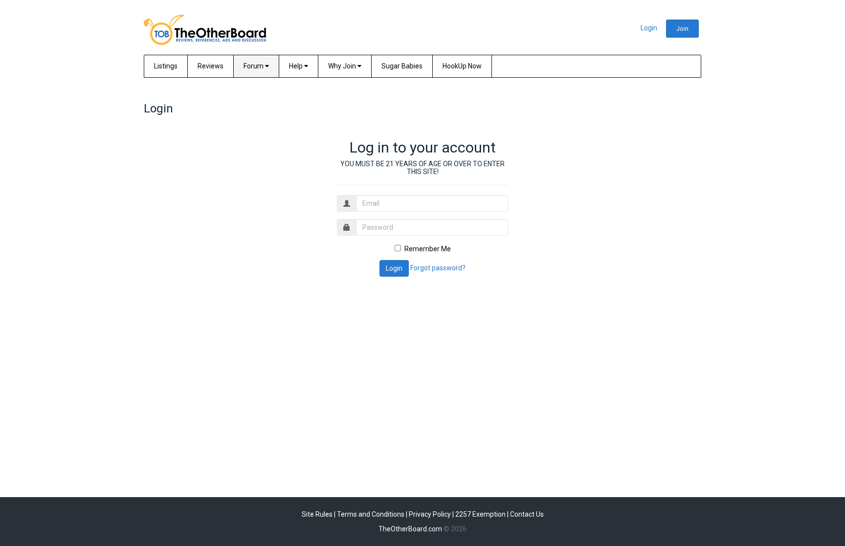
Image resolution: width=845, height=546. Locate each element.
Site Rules (317, 514)
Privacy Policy (430, 514)
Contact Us (527, 514)
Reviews (210, 66)
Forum (254, 66)
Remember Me (427, 249)
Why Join (342, 66)
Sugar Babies (401, 66)
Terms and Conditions (370, 514)
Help (296, 66)
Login (649, 28)
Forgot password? (438, 268)
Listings (166, 66)
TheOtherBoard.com (410, 529)
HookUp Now (462, 66)
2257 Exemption (480, 514)
